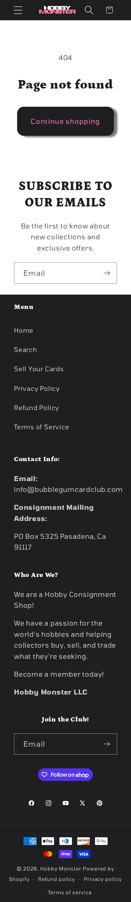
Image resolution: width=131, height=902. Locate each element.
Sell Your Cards (39, 369)
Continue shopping (65, 121)
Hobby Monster (60, 869)
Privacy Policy (37, 388)
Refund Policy (36, 407)
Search (25, 349)
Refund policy (56, 879)
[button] (18, 10)
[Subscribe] (107, 273)
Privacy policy (103, 879)
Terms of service (70, 892)
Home (24, 330)
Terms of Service (41, 427)
